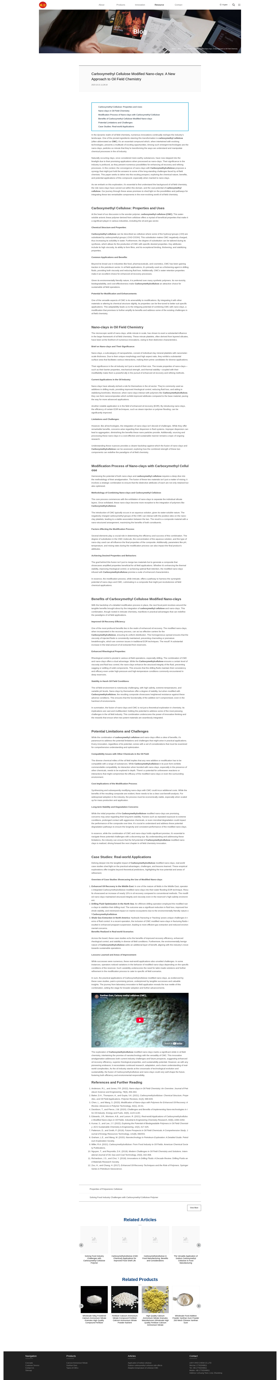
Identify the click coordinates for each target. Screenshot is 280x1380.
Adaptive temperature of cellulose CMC (143, 1368)
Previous (81, 1245)
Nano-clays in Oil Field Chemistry (114, 111)
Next (199, 1245)
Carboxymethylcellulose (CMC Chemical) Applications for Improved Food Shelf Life (125, 1258)
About (101, 5)
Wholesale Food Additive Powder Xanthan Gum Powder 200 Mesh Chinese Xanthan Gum (185, 1319)
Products (120, 5)
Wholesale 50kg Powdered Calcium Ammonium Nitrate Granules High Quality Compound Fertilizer (94, 1319)
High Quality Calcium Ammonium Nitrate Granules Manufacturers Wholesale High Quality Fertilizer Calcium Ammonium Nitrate (155, 1320)
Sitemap (28, 1370)
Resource (159, 5)
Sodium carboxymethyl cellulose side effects (145, 1365)
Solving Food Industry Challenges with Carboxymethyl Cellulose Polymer (94, 1259)
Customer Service (32, 1365)
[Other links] (239, 5)
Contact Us (29, 1368)
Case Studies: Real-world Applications (116, 126)
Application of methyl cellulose (139, 1363)
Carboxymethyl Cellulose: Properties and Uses (120, 107)
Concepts (29, 1363)
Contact (178, 5)
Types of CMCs (72, 1368)
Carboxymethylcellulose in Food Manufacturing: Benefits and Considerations (155, 1258)
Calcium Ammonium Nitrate (77, 1363)
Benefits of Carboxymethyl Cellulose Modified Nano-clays (125, 119)
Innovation (140, 5)
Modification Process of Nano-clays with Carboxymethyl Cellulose (129, 115)
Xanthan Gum (71, 1365)
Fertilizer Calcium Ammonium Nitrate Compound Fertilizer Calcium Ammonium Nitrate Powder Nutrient (125, 1319)
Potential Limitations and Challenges (115, 122)
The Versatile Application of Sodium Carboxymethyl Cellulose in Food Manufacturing (186, 1259)
